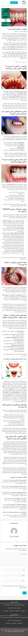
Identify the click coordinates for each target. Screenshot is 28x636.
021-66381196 (16, 611)
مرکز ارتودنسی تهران (12, 631)
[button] (14, 2)
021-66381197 (11, 611)
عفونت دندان (13, 227)
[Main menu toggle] (2, 2)
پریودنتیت (12, 154)
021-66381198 (5, 611)
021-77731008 (14, 623)
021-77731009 (8, 623)
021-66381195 (22, 611)
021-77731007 (19, 623)
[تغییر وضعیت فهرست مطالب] (23, 62)
